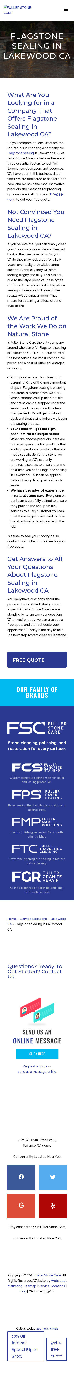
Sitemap (30, 1286)
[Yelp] (53, 1206)
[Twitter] (53, 1177)
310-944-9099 (47, 1328)
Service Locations (33, 919)
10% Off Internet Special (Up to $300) (25, 1346)
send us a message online (37, 1072)
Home (12, 919)
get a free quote (56, 1349)
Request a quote (35, 1066)
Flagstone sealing (20, 153)
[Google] (21, 1206)
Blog (22, 1291)
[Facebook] (21, 1177)
